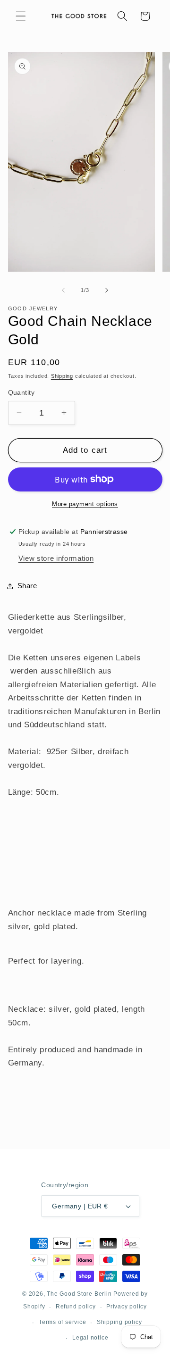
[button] (20, 16)
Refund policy (76, 1306)
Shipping (62, 376)
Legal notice (90, 1337)
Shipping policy (119, 1322)
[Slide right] (106, 290)
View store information (56, 558)
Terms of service (62, 1322)
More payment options (85, 504)
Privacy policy (126, 1306)
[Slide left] (63, 290)
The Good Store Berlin (79, 1293)
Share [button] (27, 586)
